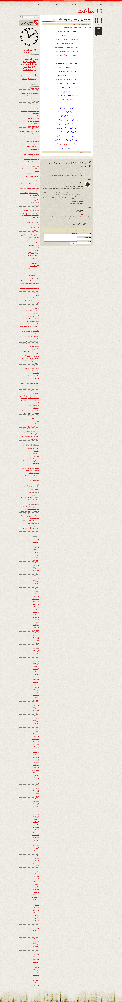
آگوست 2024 (35, 601)
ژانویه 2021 (36, 697)
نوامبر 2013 (36, 920)
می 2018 (37, 780)
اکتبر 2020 (36, 705)
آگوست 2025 (35, 570)
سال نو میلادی (35, 278)
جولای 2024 (36, 604)
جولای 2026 (36, 542)
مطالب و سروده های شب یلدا (31, 349)
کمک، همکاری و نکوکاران (32, 324)
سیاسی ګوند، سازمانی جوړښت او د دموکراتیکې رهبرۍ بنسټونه (30, 528)
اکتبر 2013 (36, 923)
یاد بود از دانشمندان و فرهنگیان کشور (29, 428)
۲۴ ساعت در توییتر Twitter (29, 51)
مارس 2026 (36, 552)
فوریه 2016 (36, 850)
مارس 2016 (36, 848)
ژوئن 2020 (36, 715)
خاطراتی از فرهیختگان (33, 222)
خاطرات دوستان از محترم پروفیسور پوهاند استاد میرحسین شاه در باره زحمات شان (29, 215)
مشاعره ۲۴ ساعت (34, 346)
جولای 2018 (36, 775)
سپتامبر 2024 (35, 599)
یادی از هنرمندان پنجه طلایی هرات (30, 436)
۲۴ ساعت (90, 10)
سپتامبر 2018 (35, 770)
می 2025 (37, 578)
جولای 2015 (36, 868)
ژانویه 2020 (36, 728)
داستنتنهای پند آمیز (34, 230)
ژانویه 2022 (36, 669)
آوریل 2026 (36, 549)
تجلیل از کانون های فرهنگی (32, 173)
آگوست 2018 (35, 772)
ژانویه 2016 (36, 853)
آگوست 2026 (35, 539)
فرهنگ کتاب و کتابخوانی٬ (32, 311)
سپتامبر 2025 (35, 568)
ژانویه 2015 (36, 884)
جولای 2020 (36, 713)
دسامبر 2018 (36, 762)
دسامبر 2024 (36, 591)
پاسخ (89, 179)
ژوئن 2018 (36, 778)
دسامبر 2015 (36, 855)
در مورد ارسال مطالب (61, 4)
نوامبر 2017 (36, 796)
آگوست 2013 (35, 928)
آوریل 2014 (36, 907)
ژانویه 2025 (36, 588)
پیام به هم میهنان (35, 149)
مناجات (37, 381)
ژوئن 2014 (36, 902)
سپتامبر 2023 (35, 630)
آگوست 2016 (35, 835)
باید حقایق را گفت (34, 123)
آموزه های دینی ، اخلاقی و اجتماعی (30, 93)
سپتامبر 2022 (35, 648)
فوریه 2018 (36, 788)
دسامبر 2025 (36, 560)
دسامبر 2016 (36, 824)
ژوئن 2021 (36, 684)
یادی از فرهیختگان (34, 434)
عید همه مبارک (35, 305)
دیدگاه (98, 30)
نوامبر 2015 (36, 858)
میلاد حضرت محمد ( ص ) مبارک (31, 388)
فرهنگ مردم (36, 313)
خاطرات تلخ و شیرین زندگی (31, 210)
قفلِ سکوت (36, 453)
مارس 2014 (36, 910)
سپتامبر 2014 (35, 894)
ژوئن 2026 (36, 544)
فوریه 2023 (36, 635)
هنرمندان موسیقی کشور (33, 415)
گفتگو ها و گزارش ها (33, 333)
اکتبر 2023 (36, 627)
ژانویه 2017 (36, 822)
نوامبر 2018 (36, 765)
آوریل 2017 (36, 814)
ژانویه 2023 (36, 638)
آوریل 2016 (36, 845)
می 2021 (37, 687)
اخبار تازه (43, 4)
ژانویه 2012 (36, 977)
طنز (38, 303)
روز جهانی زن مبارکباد (33, 255)
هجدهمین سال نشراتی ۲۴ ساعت (30, 410)
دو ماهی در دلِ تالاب (34, 473)
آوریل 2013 (36, 938)
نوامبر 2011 (36, 982)
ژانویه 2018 (36, 791)
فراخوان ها (36, 308)
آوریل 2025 (36, 581)
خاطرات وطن (35, 219)
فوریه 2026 (36, 555)
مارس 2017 (36, 817)
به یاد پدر (36, 144)
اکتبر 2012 (36, 954)
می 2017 (37, 811)
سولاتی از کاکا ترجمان (33, 292)
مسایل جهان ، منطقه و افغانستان (30, 343)
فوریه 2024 (36, 617)
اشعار (73, 24)
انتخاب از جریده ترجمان (33, 121)
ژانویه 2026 (36, 557)
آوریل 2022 (36, 661)
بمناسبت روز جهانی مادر (32, 141)
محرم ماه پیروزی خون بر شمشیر (30, 341)
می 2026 (37, 547)
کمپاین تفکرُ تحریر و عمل (32, 321)
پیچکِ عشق (36, 451)
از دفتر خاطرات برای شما (32, 98)
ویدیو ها (37, 423)
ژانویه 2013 (36, 946)
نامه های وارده (35, 393)
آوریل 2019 (36, 752)
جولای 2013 (36, 931)
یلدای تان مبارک (35, 439)
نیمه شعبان (36, 408)
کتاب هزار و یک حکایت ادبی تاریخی (30, 318)
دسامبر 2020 (36, 700)
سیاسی (37, 295)
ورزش (37, 421)
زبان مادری (36, 258)
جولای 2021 (36, 682)
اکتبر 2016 (36, 830)
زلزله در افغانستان (34, 266)
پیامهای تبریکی (35, 166)
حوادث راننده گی (34, 207)
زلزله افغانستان (35, 263)
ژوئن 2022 (36, 656)
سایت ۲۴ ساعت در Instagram (29, 77)
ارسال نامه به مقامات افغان (32, 96)
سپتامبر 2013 (35, 925)
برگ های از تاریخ (34, 128)
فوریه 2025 (36, 586)
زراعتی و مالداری (34, 261)
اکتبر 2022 (36, 645)
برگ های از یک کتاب (33, 134)
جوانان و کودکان (35, 202)
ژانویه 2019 (36, 760)
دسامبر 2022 (36, 640)
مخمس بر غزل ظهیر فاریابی (72, 19)
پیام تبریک (36, 151)
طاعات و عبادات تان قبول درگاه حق (30, 300)
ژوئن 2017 (36, 809)
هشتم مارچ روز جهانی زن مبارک (30, 413)
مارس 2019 (36, 754)
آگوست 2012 (35, 959)
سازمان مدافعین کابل (33, 275)
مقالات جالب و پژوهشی (33, 375)
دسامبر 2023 (36, 622)
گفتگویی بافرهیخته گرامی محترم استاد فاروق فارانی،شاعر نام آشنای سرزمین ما (29, 461)
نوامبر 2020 (36, 702)
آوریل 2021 (36, 690)
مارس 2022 (36, 664)
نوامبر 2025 (36, 562)
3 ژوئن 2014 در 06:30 (78, 173)
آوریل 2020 (36, 721)
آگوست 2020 (35, 710)
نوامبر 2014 (36, 889)
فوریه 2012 (36, 975)
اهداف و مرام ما (98, 4)
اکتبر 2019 (36, 736)
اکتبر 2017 (36, 798)
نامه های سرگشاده (34, 390)
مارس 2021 (36, 692)
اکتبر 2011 (36, 985)
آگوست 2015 (35, 866)
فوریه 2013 (36, 944)
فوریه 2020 (36, 726)
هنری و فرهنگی (35, 418)
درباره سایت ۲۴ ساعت (33, 240)
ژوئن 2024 (36, 607)
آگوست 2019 (35, 741)
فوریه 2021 (36, 695)
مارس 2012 (36, 972)
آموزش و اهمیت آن (34, 88)
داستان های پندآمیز (34, 227)
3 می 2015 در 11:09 (79, 211)
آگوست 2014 (35, 897)
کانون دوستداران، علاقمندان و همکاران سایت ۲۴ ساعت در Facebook (29, 64)
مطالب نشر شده (73, 4)
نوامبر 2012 (36, 951)
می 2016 (37, 842)
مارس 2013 (36, 941)
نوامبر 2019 (36, 734)
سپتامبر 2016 (35, 832)
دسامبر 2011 (36, 980)
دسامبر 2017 (36, 793)
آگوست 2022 (35, 651)
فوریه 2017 (36, 819)
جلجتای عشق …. (34, 480)
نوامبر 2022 (36, 643)
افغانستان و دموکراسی (33, 118)
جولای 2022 (36, 653)
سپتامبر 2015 (35, 863)
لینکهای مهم (36, 4)
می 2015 (37, 874)
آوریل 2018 (36, 783)
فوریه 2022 (36, 666)
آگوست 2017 (35, 804)
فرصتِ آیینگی (35, 465)
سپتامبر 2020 (35, 708)
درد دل (37, 242)
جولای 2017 (36, 806)
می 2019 (37, 749)
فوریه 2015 (36, 881)
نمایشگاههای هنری (34, 405)
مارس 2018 (36, 785)
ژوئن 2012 (36, 964)
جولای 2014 (36, 900)
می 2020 (37, 718)
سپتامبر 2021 (35, 677)
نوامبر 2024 (36, 594)
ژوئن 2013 (36, 933)
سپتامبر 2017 (35, 801)
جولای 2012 (36, 962)
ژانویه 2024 (36, 619)
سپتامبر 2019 (35, 739)
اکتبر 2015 (36, 861)
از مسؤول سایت (35, 101)
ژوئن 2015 (36, 871)
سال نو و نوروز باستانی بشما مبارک (30, 280)
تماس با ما (50, 4)
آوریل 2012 (36, 970)
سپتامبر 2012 (35, 957)
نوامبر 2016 (36, 827)
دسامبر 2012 (36, 949)
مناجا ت (37, 378)
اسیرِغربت (36, 456)
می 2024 (37, 609)
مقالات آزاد (36, 373)
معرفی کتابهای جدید (34, 365)
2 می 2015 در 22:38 (79, 183)
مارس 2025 (36, 583)
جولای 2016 (36, 837)
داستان (37, 225)
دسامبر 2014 (36, 887)
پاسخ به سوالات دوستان (33, 146)
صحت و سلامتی (35, 298)
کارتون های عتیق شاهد (33, 316)
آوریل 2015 (36, 876)
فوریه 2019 (36, 757)
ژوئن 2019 (36, 747)
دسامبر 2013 (36, 918)
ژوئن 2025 (36, 575)
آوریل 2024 (36, 612)
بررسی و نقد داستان (33, 126)
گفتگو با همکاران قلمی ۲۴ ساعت (30, 331)
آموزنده (37, 90)
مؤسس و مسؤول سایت (85, 4)
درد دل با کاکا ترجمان (33, 245)
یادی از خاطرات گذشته (33, 431)
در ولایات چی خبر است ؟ (32, 237)
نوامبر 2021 (36, 671)
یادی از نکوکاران (26, 520)
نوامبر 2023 (36, 625)
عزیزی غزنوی (83, 152)
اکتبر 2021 (36, 674)
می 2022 (37, 658)
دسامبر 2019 (36, 731)
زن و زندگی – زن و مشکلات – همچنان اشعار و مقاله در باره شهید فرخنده (30, 271)
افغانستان (36, 115)
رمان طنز (36, 250)
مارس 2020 (36, 723)
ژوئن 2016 (36, 840)
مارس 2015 (36, 879)
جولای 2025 (36, 573)
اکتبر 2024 (36, 596)
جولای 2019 (36, 744)
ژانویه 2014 (36, 915)
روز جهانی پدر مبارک (33, 253)
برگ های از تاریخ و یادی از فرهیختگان (29, 131)
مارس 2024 (36, 614)
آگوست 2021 (35, 679)
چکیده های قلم (35, 205)
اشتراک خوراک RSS (27, 23)
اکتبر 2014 (36, 892)
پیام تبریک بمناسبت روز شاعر (31, 154)
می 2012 (37, 967)
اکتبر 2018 (36, 767)
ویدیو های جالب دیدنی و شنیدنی (31, 426)
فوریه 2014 (36, 912)
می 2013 (37, 936)
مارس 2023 (36, 632)
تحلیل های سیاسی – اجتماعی (31, 176)
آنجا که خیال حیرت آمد (33, 448)
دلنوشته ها (36, 248)
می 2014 (37, 905)
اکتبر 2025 (36, 565)
